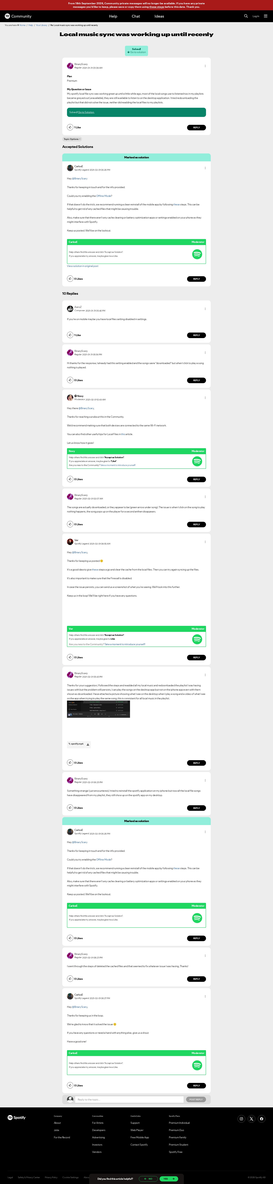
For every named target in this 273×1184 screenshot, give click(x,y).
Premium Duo (176, 1130)
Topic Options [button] (71, 139)
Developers (98, 1130)
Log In (256, 16)
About (57, 1123)
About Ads (89, 1177)
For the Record (62, 1137)
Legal (10, 1177)
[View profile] (70, 65)
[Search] (246, 16)
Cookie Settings (70, 1177)
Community (21, 16)
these (176, 204)
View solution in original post (82, 266)
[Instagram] (241, 1119)
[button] (205, 66)
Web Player (136, 1130)
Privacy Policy (51, 1177)
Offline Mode (103, 196)
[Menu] (265, 16)
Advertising (98, 1137)
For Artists (97, 1123)
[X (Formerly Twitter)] (251, 1119)
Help (113, 16)
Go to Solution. (86, 112)
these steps (156, 7)
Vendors (97, 1152)
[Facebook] (261, 1119)
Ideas (159, 16)
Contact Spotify (139, 1144)
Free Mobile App (139, 1137)
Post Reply (196, 1099)
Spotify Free (175, 1152)
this (123, 434)
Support (135, 1123)
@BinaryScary (79, 178)
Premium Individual (179, 1123)
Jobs (56, 1130)
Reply (196, 127)
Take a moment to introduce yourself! (118, 465)
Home (22, 25)
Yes (166, 1178)
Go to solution (138, 52)
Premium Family (177, 1137)
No (150, 1178)
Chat (136, 16)
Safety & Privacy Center (29, 1177)
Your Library (41, 25)
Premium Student (178, 1144)
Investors (97, 1144)
